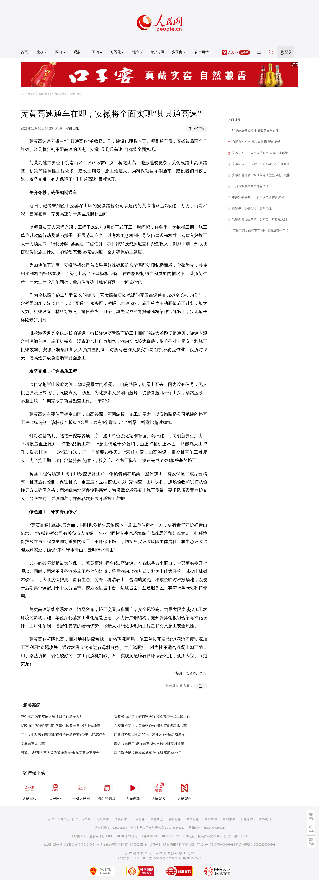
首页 (24, 52)
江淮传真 (58, 94)
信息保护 (247, 819)
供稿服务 (175, 819)
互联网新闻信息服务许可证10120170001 (97, 836)
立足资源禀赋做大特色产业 (250, 186)
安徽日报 (72, 128)
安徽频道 (41, 94)
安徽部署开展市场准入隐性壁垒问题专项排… (262, 175)
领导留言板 (107, 798)
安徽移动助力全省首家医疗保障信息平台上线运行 (152, 716)
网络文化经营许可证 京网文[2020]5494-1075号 (127, 844)
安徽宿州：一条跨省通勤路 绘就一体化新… (261, 153)
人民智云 (159, 798)
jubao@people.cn (214, 827)
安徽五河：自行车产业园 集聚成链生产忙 (260, 230)
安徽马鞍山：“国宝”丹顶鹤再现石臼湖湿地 (260, 164)
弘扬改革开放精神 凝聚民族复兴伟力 (257, 130)
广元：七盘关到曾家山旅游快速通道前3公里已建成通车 (63, 734)
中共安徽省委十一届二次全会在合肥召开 (259, 197)
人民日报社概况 (59, 819)
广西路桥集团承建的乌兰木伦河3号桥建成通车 (149, 734)
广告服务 (139, 819)
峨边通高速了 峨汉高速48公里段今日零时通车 (149, 743)
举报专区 (157, 52)
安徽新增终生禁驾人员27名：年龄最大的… (261, 219)
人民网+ (55, 798)
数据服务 (193, 819)
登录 (288, 52)
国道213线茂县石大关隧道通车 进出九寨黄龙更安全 (60, 753)
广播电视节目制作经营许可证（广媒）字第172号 (215, 836)
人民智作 (184, 798)
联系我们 (265, 819)
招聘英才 (121, 819)
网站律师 (229, 819)
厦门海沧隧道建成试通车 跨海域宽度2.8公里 (148, 753)
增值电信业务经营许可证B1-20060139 (153, 836)
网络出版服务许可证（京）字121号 (184, 844)
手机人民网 (81, 798)
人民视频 (133, 798)
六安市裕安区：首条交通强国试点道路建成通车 (150, 725)
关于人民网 (83, 819)
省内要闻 (75, 94)
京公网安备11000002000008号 (255, 844)
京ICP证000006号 (221, 844)
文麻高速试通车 (33, 743)
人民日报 (29, 798)
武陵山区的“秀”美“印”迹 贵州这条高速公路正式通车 (60, 725)
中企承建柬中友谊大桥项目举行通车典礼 (52, 716)
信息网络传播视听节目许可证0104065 (69, 844)
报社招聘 (103, 819)
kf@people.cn (118, 827)
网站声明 (211, 819)
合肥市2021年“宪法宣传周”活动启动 (256, 141)
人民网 (25, 94)
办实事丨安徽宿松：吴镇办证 (252, 208)
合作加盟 (157, 819)
